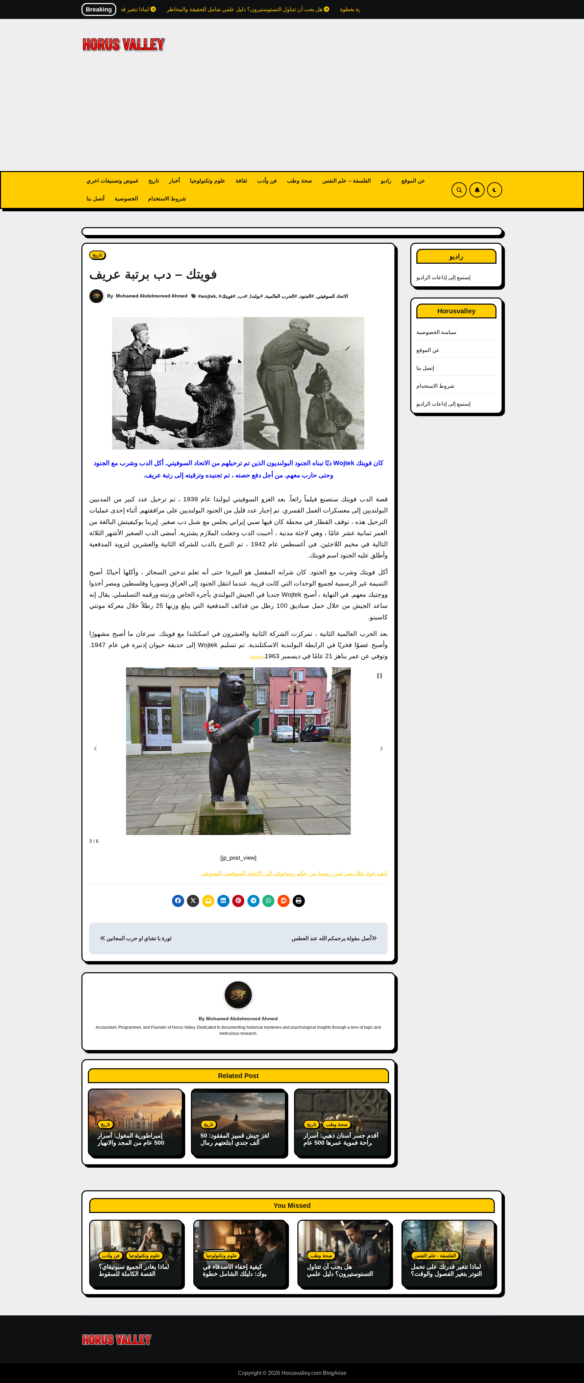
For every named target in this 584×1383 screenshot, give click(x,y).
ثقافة (241, 181)
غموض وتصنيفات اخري (112, 181)
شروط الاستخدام (167, 198)
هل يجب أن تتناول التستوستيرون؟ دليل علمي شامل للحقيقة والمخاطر (340, 1274)
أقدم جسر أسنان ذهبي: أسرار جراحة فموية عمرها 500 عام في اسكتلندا (341, 1142)
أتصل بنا (95, 198)
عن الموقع (413, 181)
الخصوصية (126, 198)
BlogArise (334, 1373)
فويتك (227, 296)
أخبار (174, 181)
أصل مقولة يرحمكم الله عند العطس (331, 938)
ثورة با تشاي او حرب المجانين (138, 938)
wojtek (208, 296)
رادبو (386, 181)
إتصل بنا (425, 368)
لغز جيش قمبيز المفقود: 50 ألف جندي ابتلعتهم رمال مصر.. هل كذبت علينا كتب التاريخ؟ (234, 1146)
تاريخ (153, 181)
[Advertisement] (292, 120)
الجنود (305, 296)
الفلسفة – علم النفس (346, 181)
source (256, 656)
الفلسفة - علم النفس (435, 1255)
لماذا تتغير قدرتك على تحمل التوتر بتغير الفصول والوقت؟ (446, 1270)
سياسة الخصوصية (436, 332)
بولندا (255, 296)
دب (241, 296)
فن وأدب (267, 181)
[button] (95, 749)
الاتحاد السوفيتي (332, 296)
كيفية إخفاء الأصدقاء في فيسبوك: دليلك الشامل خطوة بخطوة (239, 1274)
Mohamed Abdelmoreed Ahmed (152, 296)
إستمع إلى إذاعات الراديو (443, 277)
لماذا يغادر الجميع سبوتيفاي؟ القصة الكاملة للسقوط (134, 1270)
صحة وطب (299, 181)
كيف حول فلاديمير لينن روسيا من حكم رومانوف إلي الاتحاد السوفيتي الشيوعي (294, 873)
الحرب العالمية (280, 296)
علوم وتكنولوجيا (207, 181)
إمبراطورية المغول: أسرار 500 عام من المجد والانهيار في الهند (130, 1142)
